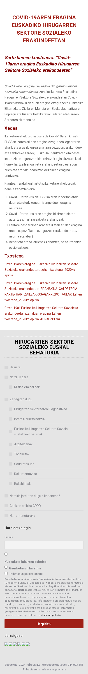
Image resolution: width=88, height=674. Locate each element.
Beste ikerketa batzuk (29, 419)
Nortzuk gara (19, 377)
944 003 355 (75, 664)
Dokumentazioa (25, 474)
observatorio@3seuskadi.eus (46, 664)
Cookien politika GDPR (25, 506)
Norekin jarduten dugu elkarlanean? (35, 496)
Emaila (9, 537)
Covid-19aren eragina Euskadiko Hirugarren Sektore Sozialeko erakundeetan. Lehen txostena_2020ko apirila (41, 269)
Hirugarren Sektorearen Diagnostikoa (40, 409)
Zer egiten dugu (21, 399)
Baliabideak (22, 484)
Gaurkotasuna (24, 464)
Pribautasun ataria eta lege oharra (44, 669)
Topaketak (21, 454)
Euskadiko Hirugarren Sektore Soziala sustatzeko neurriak (41, 431)
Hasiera (15, 367)
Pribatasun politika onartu (26, 573)
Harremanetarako (22, 515)
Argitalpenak (23, 444)
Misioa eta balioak (27, 387)
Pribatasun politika (50, 615)
